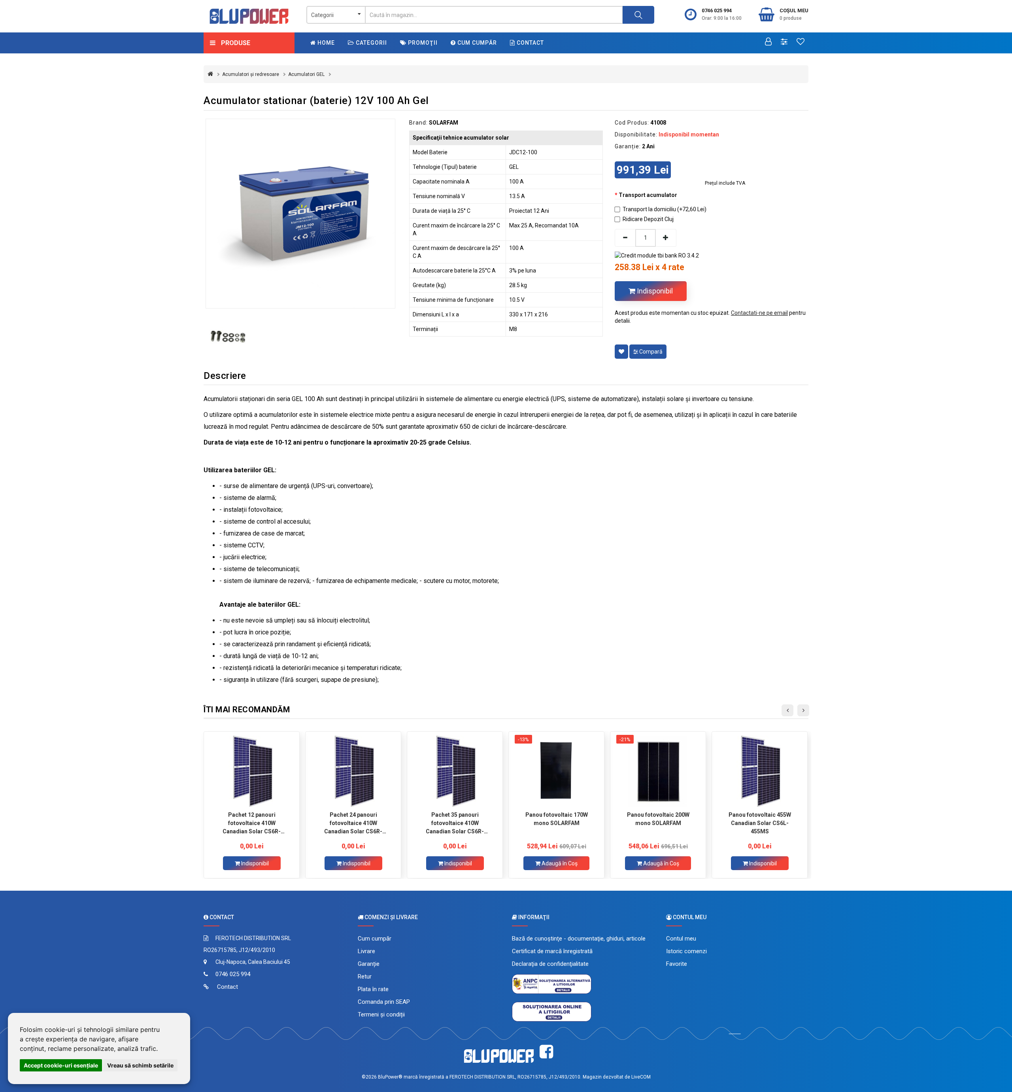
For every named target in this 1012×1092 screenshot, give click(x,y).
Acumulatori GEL (306, 74)
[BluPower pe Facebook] (546, 1052)
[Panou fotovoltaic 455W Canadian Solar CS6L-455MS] (759, 771)
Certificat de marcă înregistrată (552, 951)
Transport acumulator (648, 195)
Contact (529, 43)
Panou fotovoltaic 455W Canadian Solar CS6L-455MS (760, 823)
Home (325, 43)
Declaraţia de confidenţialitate (550, 963)
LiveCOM (641, 1077)
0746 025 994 (717, 10)
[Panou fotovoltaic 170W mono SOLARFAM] (556, 771)
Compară (650, 351)
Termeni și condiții (381, 1014)
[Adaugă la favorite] (621, 351)
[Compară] (784, 42)
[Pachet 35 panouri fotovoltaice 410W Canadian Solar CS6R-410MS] (454, 771)
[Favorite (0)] (800, 42)
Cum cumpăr (476, 43)
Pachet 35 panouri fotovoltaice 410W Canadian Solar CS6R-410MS (455, 823)
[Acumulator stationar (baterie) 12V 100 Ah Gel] (300, 213)
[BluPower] (249, 16)
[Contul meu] (768, 42)
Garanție (369, 963)
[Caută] (638, 15)
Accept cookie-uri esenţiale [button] (61, 1065)
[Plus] (666, 238)
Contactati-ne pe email (759, 313)
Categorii (370, 43)
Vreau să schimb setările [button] (140, 1065)
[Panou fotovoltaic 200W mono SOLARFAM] (658, 771)
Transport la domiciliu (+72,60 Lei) (664, 209)
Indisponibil (654, 291)
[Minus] (625, 238)
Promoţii (422, 43)
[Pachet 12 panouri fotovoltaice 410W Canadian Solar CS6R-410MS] (251, 771)
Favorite (676, 963)
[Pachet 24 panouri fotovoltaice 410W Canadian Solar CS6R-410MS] (353, 771)
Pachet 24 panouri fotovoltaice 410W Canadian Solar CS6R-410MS (353, 823)
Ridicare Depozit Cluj (648, 219)
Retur (365, 976)
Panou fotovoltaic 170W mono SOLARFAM (556, 819)
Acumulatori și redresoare (250, 74)
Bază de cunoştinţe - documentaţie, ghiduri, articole (579, 938)
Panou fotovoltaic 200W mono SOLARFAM (658, 819)
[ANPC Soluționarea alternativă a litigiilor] (551, 983)
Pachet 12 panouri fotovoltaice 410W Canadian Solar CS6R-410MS (252, 823)
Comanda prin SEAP (384, 1001)
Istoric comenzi (686, 951)
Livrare (366, 951)
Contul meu (681, 938)
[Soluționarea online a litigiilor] (551, 1011)
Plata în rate (373, 989)
